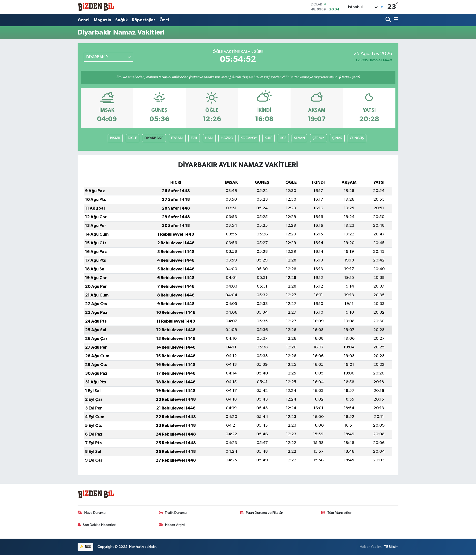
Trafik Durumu (176, 513)
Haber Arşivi (175, 525)
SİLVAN (299, 138)
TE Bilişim (391, 547)
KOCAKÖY (249, 138)
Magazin (102, 20)
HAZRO (227, 138)
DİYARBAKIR (154, 138)
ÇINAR (337, 138)
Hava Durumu (95, 513)
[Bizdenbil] (96, 6)
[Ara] (389, 20)
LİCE (283, 138)
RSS (87, 547)
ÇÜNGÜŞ (357, 138)
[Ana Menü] (395, 20)
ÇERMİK (318, 138)
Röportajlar (143, 20)
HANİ (209, 138)
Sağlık (121, 20)
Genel (83, 20)
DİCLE (132, 138)
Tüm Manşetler (339, 513)
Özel (164, 20)
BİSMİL (115, 138)
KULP (268, 138)
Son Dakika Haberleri (99, 525)
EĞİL (194, 138)
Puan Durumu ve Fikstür (264, 513)
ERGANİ (177, 138)
